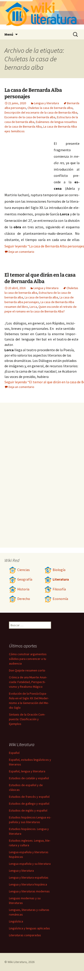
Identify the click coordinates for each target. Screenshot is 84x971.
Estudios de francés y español (29, 797)
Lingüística (16, 921)
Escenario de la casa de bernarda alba (29, 117)
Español (14, 753)
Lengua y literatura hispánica (28, 884)
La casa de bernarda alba (41, 297)
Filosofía (59, 589)
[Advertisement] (29, 165)
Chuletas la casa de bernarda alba (50, 108)
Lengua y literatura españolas (28, 877)
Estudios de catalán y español (29, 778)
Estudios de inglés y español (28, 810)
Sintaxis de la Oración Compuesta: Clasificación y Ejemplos (27, 719)
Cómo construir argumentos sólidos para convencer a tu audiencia (28, 658)
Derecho (23, 599)
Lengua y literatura (46, 103)
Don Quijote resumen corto (27, 670)
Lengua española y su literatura (30, 864)
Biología (59, 570)
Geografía (24, 579)
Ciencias (23, 570)
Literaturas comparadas (25, 935)
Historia (23, 589)
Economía (60, 599)
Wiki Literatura (17, 962)
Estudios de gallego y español (29, 804)
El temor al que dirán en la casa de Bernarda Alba (39, 278)
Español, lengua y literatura (27, 771)
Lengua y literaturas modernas (29, 891)
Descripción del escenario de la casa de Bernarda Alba (40, 112)
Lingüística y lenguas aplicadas (29, 928)
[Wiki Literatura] (42, 14)
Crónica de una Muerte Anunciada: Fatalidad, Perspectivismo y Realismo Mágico (28, 682)
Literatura (61, 579)
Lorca (33, 307)
